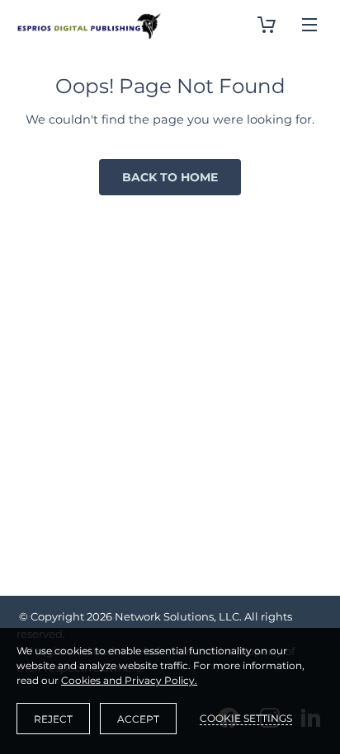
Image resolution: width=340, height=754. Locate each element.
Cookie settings (246, 718)
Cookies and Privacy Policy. (129, 680)
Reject (53, 719)
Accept (138, 719)
